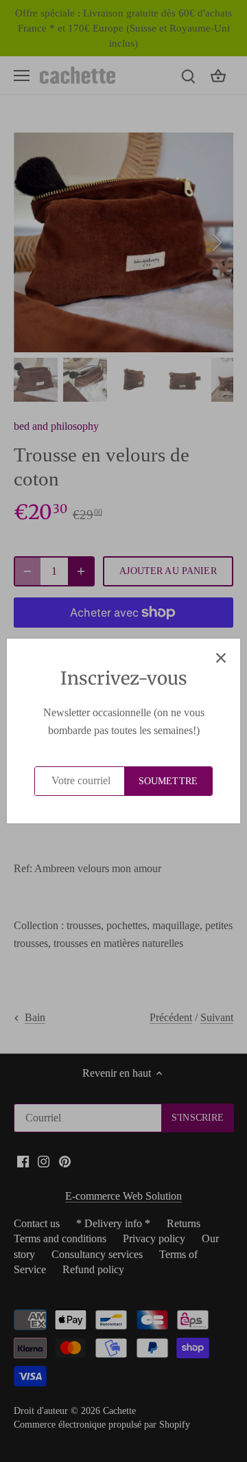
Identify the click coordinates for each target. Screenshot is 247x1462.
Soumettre (168, 781)
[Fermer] (221, 658)
